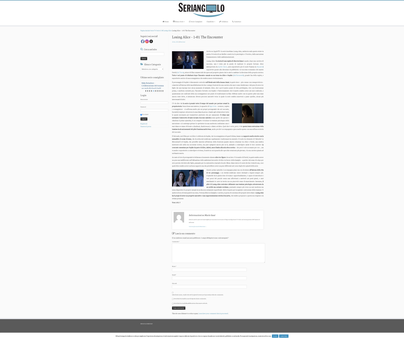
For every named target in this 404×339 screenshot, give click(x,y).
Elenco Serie (179, 21)
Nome (174, 266)
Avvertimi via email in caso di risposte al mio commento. (190, 298)
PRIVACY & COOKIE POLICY (146, 323)
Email (174, 275)
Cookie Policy (283, 336)
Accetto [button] (275, 336)
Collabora (224, 21)
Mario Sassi (182, 42)
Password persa (145, 126)
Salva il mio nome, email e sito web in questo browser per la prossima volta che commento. (197, 295)
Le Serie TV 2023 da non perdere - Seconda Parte (152, 84)
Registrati (143, 124)
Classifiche (210, 21)
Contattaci (237, 21)
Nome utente (144, 99)
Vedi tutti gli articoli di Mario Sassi (198, 226)
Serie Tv (153, 30)
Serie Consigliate (196, 21)
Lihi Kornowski (238, 75)
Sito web (174, 283)
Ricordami (145, 114)
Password (143, 107)
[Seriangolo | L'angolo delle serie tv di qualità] (202, 10)
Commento (176, 241)
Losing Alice (167, 30)
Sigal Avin (212, 106)
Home (166, 21)
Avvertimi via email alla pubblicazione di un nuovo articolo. (190, 303)
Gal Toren (180, 72)
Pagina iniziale (145, 30)
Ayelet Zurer (222, 67)
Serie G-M (159, 30)
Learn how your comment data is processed (213, 313)
